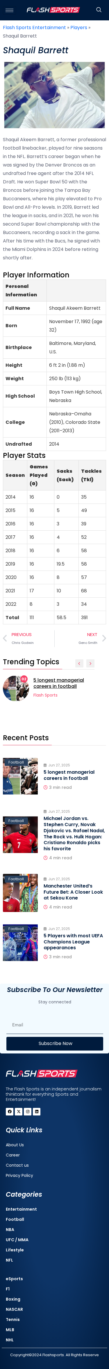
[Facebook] (9, 1111)
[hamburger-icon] (9, 10)
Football (16, 762)
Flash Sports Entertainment (34, 27)
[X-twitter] (18, 1111)
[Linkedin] (36, 1111)
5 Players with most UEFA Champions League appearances (73, 941)
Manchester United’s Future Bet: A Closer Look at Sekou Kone (73, 892)
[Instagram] (27, 1111)
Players (78, 27)
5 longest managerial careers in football (58, 683)
